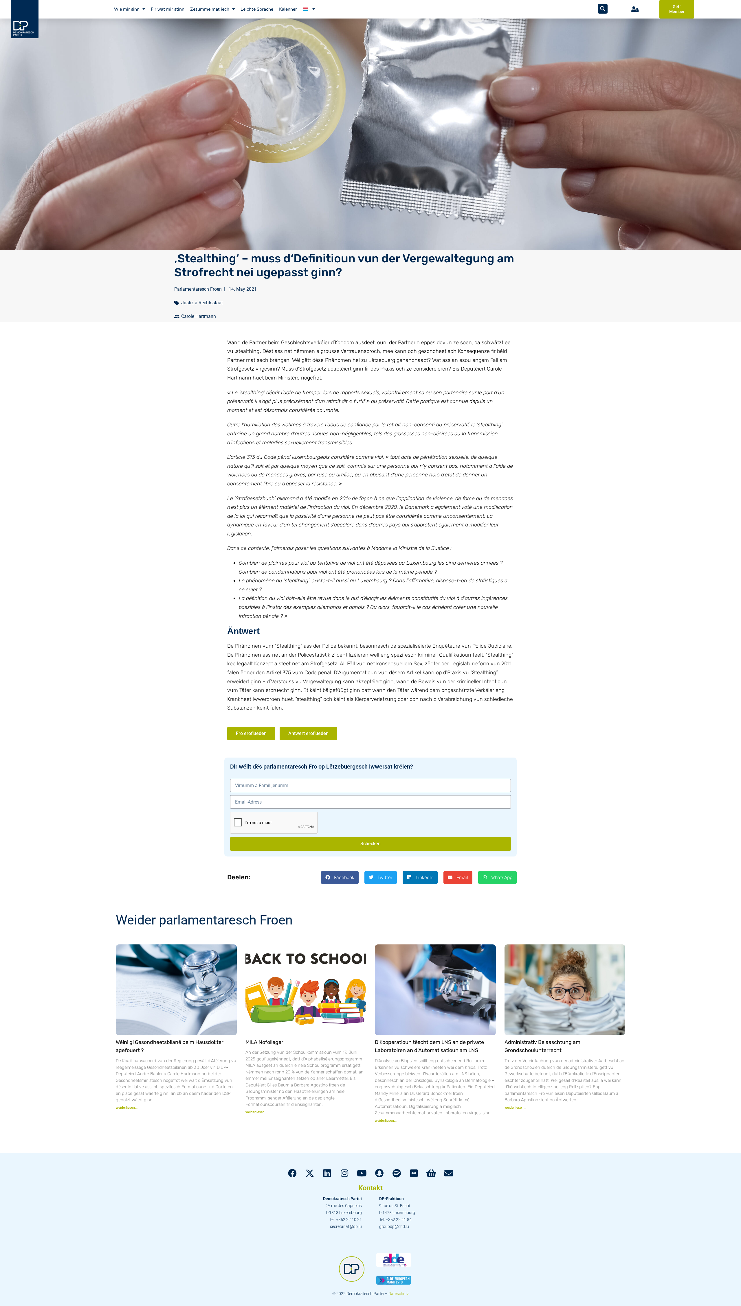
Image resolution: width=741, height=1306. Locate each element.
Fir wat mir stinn (167, 9)
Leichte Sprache (257, 9)
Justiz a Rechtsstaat (202, 302)
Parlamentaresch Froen (198, 289)
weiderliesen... (126, 1108)
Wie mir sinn (127, 9)
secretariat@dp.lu (346, 1226)
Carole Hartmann (198, 316)
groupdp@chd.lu (394, 1226)
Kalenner (288, 9)
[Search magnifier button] (603, 9)
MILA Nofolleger (264, 1042)
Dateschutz (398, 1293)
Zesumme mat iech (209, 9)
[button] (340, 877)
